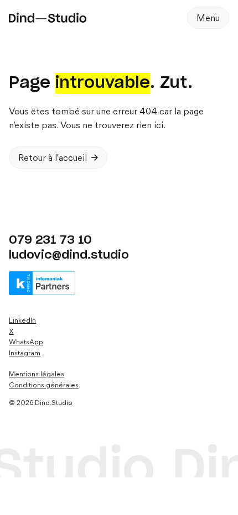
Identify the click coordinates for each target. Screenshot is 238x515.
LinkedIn (22, 320)
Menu (208, 18)
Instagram (24, 353)
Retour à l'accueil (52, 158)
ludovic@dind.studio (69, 255)
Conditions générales (44, 385)
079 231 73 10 (50, 240)
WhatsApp (26, 342)
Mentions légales (36, 374)
